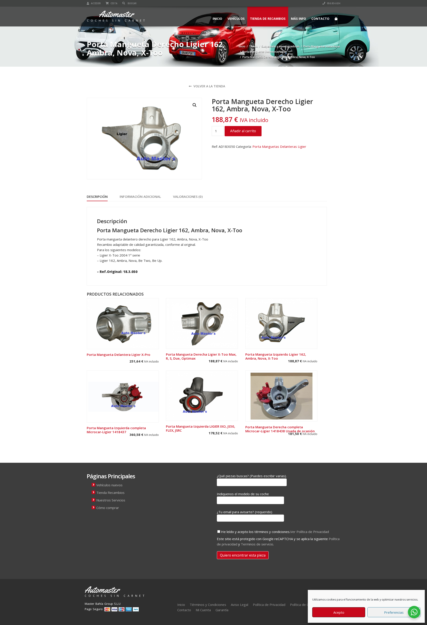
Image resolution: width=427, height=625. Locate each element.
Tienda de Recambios (268, 18)
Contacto (320, 18)
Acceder (95, 3)
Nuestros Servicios (110, 500)
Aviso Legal (239, 604)
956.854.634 (333, 3)
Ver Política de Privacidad (309, 531)
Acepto (338, 612)
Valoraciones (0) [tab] (188, 196)
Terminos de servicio (257, 544)
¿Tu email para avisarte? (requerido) (244, 512)
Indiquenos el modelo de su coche (243, 494)
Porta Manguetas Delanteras (321, 46)
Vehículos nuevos (109, 485)
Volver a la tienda (209, 86)
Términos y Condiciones (208, 604)
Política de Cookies (304, 604)
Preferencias (394, 612)
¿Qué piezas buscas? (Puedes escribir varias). (252, 476)
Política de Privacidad (269, 604)
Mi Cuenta (203, 610)
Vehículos (236, 18)
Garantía (222, 610)
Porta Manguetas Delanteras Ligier (264, 52)
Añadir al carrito (243, 130)
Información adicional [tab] (140, 196)
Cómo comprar (107, 507)
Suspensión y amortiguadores (281, 46)
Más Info (298, 18)
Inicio (217, 18)
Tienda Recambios (110, 492)
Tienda (253, 46)
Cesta (113, 3)
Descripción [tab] (97, 196)
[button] (195, 105)
